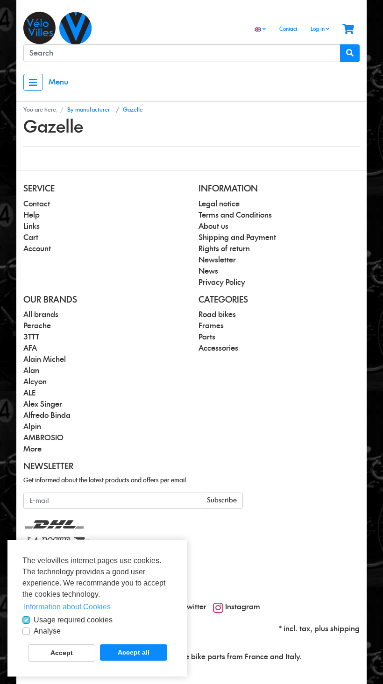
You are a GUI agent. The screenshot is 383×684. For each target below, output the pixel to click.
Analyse (47, 631)
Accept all (133, 652)
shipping (345, 629)
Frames (211, 326)
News (208, 271)
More (32, 449)
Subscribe (222, 500)
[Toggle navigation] (33, 82)
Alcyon (35, 382)
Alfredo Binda (47, 415)
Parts (207, 337)
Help (31, 215)
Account (37, 249)
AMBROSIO (43, 438)
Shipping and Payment (237, 237)
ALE (29, 393)
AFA (30, 348)
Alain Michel (44, 359)
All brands (40, 314)
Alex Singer (42, 404)
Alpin (32, 426)
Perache (37, 326)
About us (213, 226)
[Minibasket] (348, 29)
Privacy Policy (222, 282)
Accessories (218, 348)
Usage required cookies (73, 620)
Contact (288, 29)
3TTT (31, 337)
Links (31, 226)
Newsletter (217, 260)
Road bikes (217, 314)
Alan (31, 370)
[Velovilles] (103, 28)
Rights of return (224, 249)
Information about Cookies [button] (67, 607)
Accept (61, 652)
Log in (318, 29)
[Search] (350, 53)
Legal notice (219, 204)
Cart (30, 237)
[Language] (260, 29)
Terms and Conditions (235, 215)
